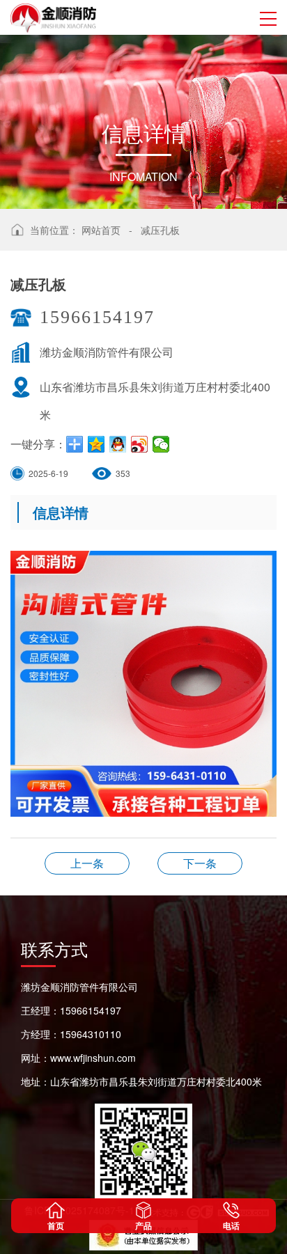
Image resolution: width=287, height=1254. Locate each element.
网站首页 (101, 230)
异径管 (87, 863)
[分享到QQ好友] (118, 444)
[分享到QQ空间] (96, 444)
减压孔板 (160, 230)
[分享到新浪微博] (139, 444)
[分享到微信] (161, 444)
